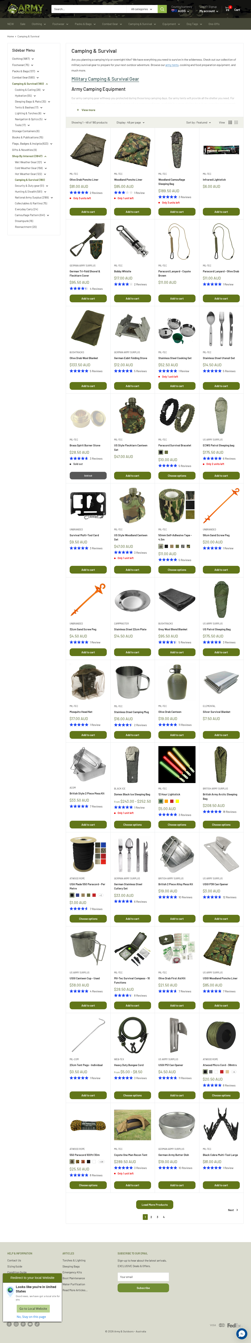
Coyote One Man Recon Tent (130, 1154)
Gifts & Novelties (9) (24, 149)
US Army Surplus (213, 439)
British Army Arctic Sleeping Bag (220, 796)
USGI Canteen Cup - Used (85, 978)
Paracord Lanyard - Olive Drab (221, 271)
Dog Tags (192, 24)
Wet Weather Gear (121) (28, 162)
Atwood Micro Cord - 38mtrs (220, 1065)
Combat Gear (110, 24)
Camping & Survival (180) (28, 83)
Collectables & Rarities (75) (31, 203)
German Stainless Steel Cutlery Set (128, 886)
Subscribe (143, 1288)
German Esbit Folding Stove (130, 358)
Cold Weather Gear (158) (29, 168)
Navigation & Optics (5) (29, 119)
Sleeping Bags (71, 1266)
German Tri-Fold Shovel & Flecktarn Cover (85, 273)
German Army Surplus (83, 265)
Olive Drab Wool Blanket (84, 358)
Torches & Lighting (73, 1260)
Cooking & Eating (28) (28, 89)
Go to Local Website (33, 1309)
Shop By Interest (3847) (27, 156)
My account (207, 11)
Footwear (58, 24)
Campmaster (121, 623)
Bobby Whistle (122, 271)
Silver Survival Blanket (216, 711)
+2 (100, 895)
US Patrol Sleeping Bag (217, 629)
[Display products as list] (236, 122)
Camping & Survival (140, 24)
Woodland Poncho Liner (128, 179)
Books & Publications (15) (27, 137)
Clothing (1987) (21, 58)
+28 (101, 1161)
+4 (234, 1071)
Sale (22, 24)
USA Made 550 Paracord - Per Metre (87, 886)
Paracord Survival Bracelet (174, 445)
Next (231, 1210)
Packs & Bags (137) (23, 71)
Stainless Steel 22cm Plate (130, 629)
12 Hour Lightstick (169, 794)
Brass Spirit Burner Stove (85, 445)
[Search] (162, 9)
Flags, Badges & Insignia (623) (30, 143)
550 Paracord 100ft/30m (85, 1154)
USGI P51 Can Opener (170, 1065)
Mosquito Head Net (81, 711)
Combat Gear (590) (23, 77)
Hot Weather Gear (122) (28, 174)
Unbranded (76, 529)
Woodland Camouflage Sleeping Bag (171, 181)
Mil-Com (74, 1059)
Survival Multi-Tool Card (84, 535)
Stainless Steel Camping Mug (131, 712)
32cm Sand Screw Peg (83, 629)
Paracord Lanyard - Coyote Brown (174, 273)
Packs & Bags (83, 24)
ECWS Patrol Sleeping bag (218, 445)
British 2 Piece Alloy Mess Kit (175, 884)
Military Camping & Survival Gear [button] (105, 79)
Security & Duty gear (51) (29, 185)
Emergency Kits (72, 1272)
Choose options (177, 475)
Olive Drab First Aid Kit (172, 978)
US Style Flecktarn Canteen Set (130, 447)
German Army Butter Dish (173, 1154)
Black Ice (120, 788)
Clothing (37, 24)
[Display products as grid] (230, 122)
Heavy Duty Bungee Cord (129, 1065)
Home (10, 36)
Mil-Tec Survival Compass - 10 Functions (132, 980)
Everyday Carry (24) (26, 209)
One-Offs (214, 24)
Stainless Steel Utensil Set (219, 358)
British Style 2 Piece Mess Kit (87, 793)
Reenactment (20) (26, 226)
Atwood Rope (77, 878)
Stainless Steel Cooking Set (175, 358)
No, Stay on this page (31, 1317)
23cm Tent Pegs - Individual (86, 1065)
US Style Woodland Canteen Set (130, 537)
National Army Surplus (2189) (32, 197)
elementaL (209, 706)
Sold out (88, 475)
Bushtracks (77, 352)
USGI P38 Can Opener (215, 884)
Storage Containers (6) (25, 131)
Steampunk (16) (24, 221)
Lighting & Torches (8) (28, 113)
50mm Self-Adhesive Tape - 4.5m (175, 537)
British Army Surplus (215, 788)
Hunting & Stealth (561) (29, 191)
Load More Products (155, 1204)
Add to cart (88, 211)
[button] (241, 1333)
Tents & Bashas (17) (27, 107)
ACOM (73, 787)
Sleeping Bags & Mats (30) (30, 101)
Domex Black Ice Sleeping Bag (132, 794)
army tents (172, 65)
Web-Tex (119, 1059)
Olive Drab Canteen (169, 711)
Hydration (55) (23, 95)
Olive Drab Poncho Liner (84, 179)
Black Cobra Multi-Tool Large (220, 1154)
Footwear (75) (21, 65)
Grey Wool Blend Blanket (172, 629)
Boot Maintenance (73, 1278)
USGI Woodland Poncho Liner (220, 978)
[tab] (154, 78)
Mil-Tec (74, 173)
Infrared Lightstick (214, 179)
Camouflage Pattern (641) (30, 215)
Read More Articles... (75, 1290)
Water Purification (73, 1284)
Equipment (169, 24)
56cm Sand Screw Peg (216, 535)
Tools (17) (20, 125)
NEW (10, 24)
